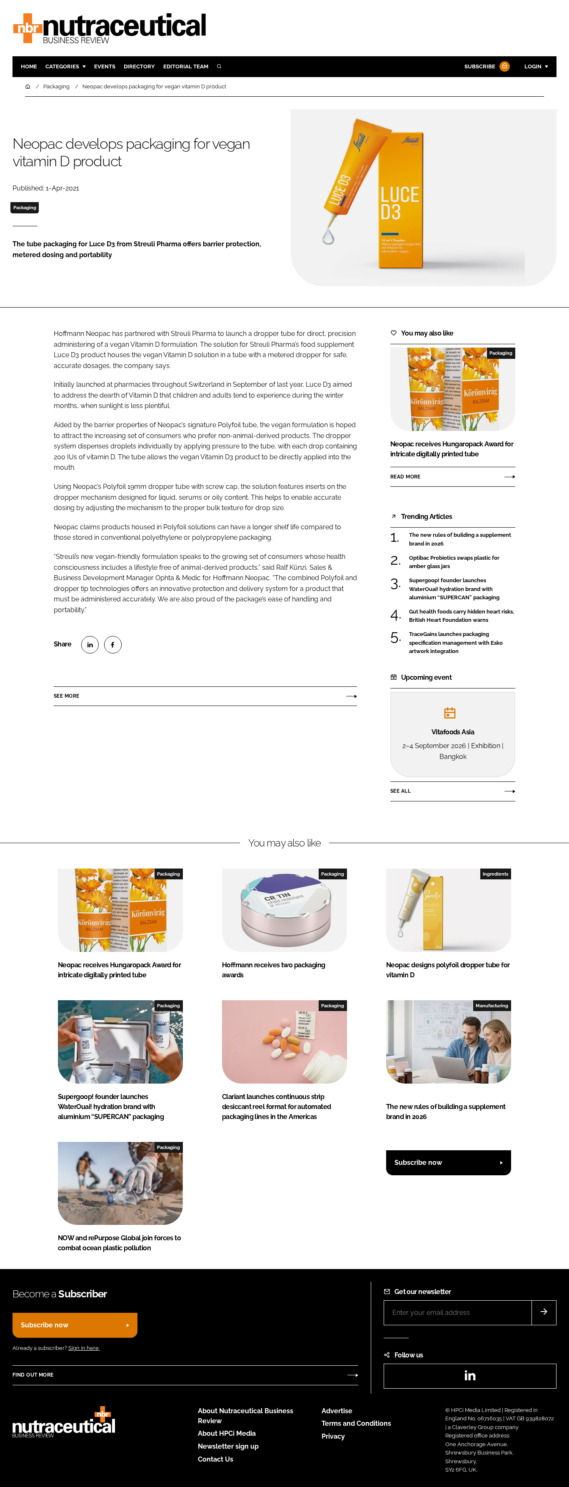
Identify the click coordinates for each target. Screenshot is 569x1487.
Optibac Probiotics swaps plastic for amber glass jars (454, 562)
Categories (62, 66)
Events (104, 66)
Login (533, 66)
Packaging (24, 207)
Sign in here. (84, 1348)
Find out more (32, 1375)
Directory (139, 66)
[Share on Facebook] (113, 644)
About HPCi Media (227, 1433)
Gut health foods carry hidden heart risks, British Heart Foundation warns (461, 616)
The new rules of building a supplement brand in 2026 (460, 539)
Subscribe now (418, 1163)
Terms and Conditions (356, 1423)
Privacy (333, 1436)
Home (29, 66)
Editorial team (185, 66)
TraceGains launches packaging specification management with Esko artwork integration (456, 643)
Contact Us (215, 1459)
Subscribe (479, 66)
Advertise (337, 1411)
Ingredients (495, 873)
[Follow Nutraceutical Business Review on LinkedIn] (470, 1378)
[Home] (28, 86)
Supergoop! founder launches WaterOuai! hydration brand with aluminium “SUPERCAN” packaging (454, 589)
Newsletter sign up (228, 1446)
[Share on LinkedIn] (90, 644)
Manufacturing (492, 1005)
